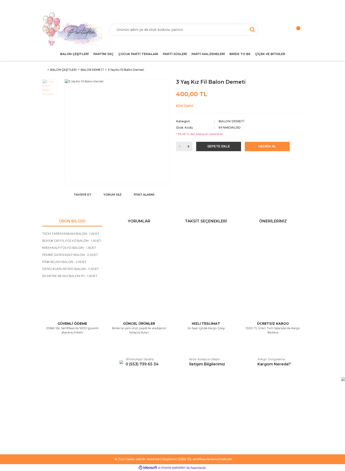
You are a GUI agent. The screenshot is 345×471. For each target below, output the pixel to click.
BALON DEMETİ (231, 121)
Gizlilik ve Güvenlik (123, 417)
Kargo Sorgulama (55, 424)
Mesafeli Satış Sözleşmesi (128, 402)
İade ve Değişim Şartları (127, 431)
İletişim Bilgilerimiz (56, 431)
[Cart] (293, 29)
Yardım (47, 410)
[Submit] (297, 422)
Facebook (184, 402)
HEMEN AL (267, 146)
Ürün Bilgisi (72, 221)
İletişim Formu (53, 417)
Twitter (181, 410)
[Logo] (72, 29)
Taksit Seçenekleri (206, 221)
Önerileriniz (273, 221)
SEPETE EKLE (218, 146)
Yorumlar (139, 221)
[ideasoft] (147, 468)
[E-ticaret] (172, 468)
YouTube (183, 424)
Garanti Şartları (120, 424)
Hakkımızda (51, 402)
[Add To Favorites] (298, 146)
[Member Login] (274, 29)
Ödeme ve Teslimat (124, 410)
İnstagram (183, 417)
